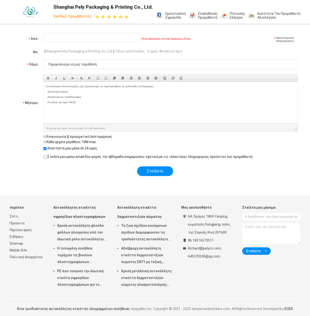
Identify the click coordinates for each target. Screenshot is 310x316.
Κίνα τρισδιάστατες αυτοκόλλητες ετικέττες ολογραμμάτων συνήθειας (73, 309)
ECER (289, 309)
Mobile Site (18, 250)
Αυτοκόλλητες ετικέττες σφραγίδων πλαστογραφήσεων (79, 212)
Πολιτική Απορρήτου (26, 257)
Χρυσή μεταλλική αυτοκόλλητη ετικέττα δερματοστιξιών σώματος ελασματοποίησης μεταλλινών (146, 278)
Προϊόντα (17, 223)
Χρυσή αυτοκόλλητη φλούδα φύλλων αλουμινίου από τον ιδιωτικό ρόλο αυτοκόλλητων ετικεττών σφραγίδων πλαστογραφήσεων (81, 233)
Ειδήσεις (16, 237)
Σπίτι (14, 216)
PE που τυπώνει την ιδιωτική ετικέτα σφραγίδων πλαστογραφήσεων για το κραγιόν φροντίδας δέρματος (81, 278)
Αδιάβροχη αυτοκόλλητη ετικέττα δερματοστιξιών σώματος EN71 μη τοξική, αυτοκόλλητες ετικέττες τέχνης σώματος (142, 255)
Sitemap (16, 243)
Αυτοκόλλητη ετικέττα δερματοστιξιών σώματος (139, 212)
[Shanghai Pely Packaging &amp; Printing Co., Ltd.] (31, 12)
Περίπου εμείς (21, 230)
